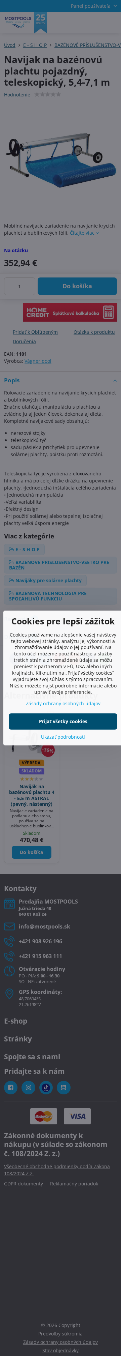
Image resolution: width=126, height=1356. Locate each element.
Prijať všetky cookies (63, 721)
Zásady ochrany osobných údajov (63, 703)
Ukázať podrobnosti (63, 737)
